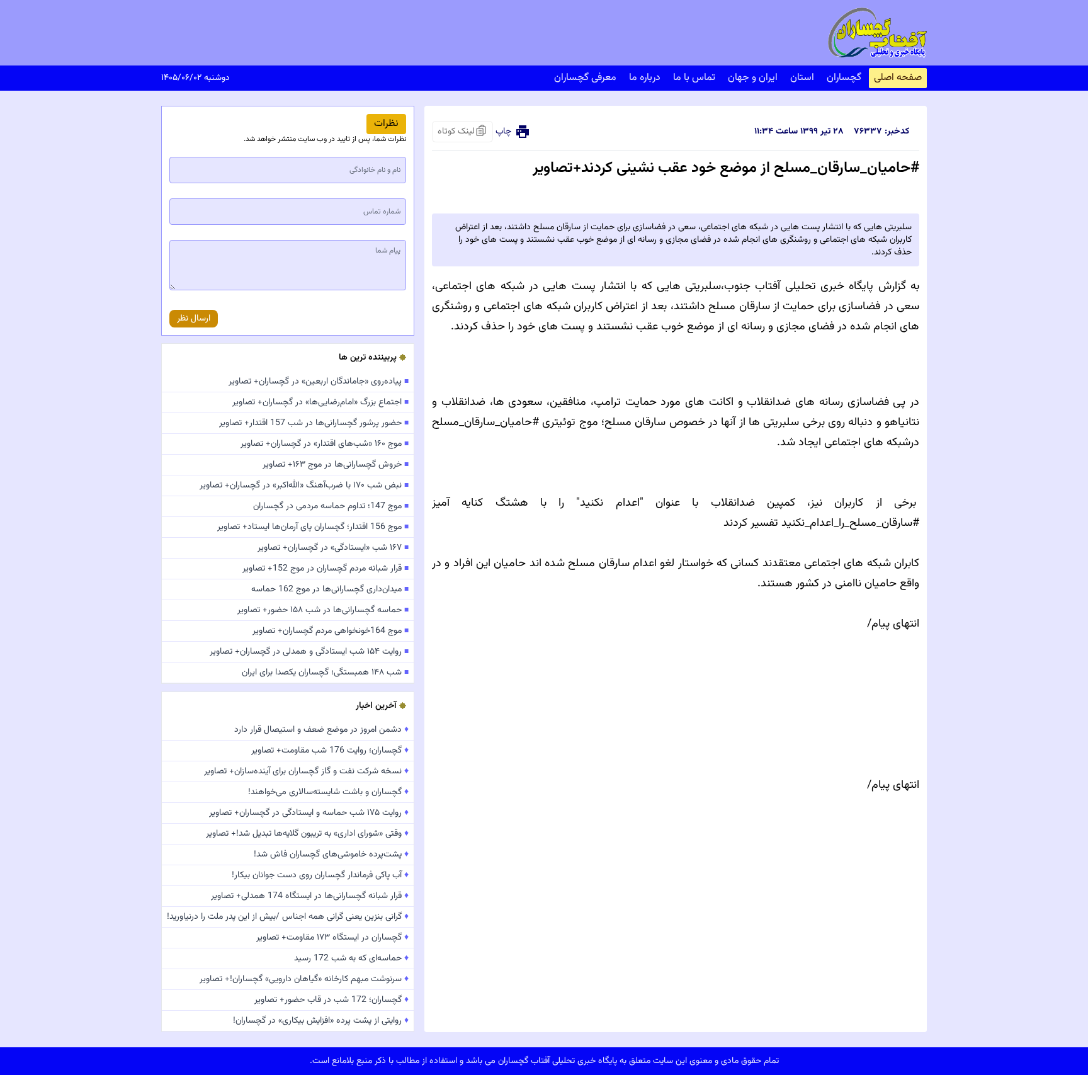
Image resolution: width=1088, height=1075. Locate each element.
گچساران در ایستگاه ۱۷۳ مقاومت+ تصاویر (332, 937)
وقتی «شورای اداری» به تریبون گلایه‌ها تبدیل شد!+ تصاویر (307, 834)
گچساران (844, 78)
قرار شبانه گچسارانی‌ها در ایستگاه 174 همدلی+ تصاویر (310, 896)
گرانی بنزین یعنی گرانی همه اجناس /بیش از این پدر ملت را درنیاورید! (288, 917)
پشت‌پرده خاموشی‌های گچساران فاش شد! (331, 854)
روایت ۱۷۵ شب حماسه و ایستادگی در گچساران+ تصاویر (309, 813)
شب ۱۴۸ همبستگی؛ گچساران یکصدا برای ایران (325, 672)
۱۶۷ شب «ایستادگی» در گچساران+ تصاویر (333, 548)
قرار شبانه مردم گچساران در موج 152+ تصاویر (325, 568)
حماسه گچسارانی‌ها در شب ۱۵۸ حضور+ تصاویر (323, 610)
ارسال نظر (193, 319)
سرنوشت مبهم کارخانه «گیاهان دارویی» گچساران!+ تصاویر (304, 979)
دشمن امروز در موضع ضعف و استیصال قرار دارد (321, 730)
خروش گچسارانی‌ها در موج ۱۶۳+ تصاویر (336, 464)
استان (802, 78)
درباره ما (644, 78)
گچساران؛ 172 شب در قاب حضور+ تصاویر (331, 1000)
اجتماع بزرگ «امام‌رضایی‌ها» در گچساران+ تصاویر (320, 402)
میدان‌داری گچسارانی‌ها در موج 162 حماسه (330, 589)
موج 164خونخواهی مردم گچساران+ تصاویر (330, 631)
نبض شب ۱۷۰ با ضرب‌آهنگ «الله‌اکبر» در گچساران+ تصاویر (304, 485)
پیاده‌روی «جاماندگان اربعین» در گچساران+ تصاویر (319, 381)
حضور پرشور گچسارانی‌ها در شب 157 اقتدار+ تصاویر (314, 423)
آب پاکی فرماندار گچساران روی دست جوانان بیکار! (320, 875)
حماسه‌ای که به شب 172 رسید (351, 958)
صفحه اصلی (898, 78)
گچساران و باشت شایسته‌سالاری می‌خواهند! (328, 792)
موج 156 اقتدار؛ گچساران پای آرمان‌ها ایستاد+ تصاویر (313, 527)
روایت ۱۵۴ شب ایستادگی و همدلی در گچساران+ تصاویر (309, 652)
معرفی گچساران (585, 78)
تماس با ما (694, 78)
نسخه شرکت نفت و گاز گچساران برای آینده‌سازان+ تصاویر (306, 771)
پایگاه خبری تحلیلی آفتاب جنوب (798, 286)
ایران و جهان (753, 78)
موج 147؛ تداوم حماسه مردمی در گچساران (331, 506)
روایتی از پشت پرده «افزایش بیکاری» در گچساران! (321, 1021)
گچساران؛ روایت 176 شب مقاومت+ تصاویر (330, 750)
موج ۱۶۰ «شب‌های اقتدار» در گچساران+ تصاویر (325, 444)
